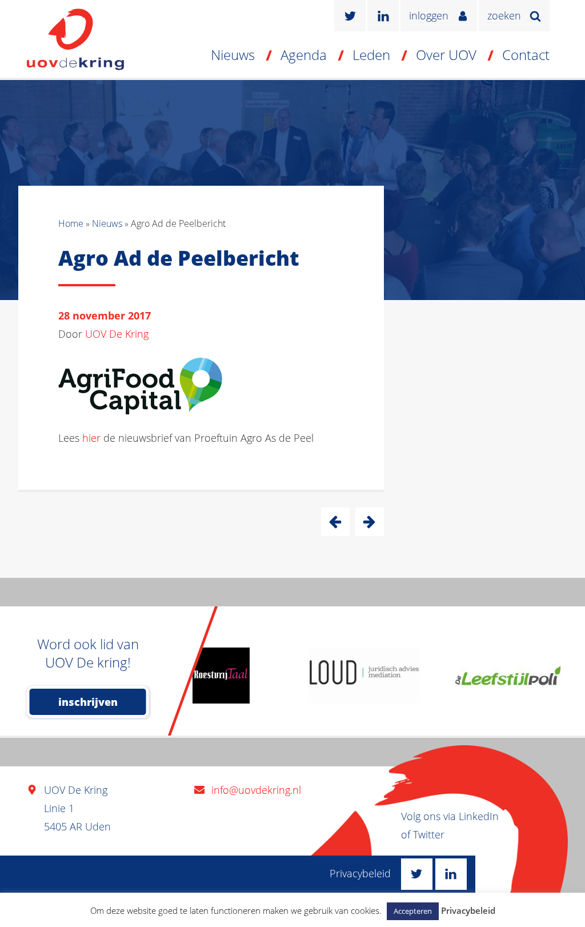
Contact (526, 54)
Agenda (304, 54)
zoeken (504, 15)
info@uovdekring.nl (256, 790)
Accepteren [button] (413, 911)
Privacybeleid (360, 873)
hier (91, 438)
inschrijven (88, 702)
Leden (371, 54)
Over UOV (446, 54)
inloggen (428, 15)
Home (70, 223)
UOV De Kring (117, 334)
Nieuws (233, 54)
